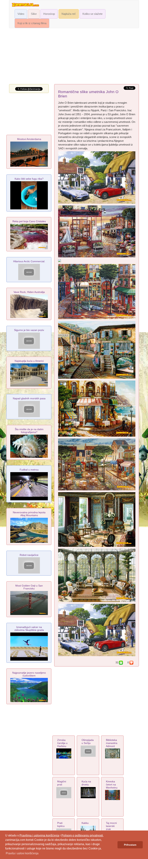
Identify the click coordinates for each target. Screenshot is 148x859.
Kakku (85, 822)
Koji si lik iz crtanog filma (32, 23)
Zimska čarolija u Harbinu (62, 743)
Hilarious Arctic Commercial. (29, 261)
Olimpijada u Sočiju (88, 741)
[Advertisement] (74, 57)
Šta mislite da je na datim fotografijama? (29, 431)
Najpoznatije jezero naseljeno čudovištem (29, 674)
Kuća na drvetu (86, 783)
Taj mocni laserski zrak (111, 826)
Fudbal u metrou (29, 469)
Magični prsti (61, 783)
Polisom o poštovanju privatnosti (82, 835)
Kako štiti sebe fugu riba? (29, 178)
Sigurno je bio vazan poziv (29, 330)
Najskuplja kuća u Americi (29, 360)
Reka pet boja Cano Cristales (29, 221)
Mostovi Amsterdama (29, 139)
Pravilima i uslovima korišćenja (39, 835)
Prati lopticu (61, 824)
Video (21, 13)
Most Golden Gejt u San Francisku (29, 587)
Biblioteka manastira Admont (111, 743)
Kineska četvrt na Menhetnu (111, 784)
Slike (34, 13)
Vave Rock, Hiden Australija (29, 292)
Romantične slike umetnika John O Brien (88, 94)
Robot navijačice (29, 554)
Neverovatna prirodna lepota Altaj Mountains (29, 514)
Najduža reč (69, 13)
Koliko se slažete (92, 13)
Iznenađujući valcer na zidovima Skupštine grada (29, 628)
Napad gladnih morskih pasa (29, 398)
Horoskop (49, 13)
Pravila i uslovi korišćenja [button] (22, 853)
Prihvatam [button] (130, 844)
